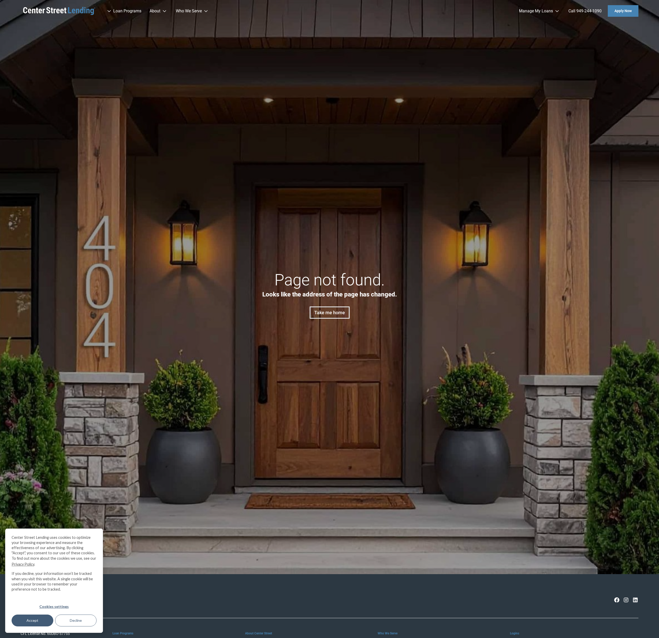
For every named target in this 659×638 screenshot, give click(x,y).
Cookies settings (54, 606)
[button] (123, 11)
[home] (59, 11)
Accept (32, 620)
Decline (76, 620)
